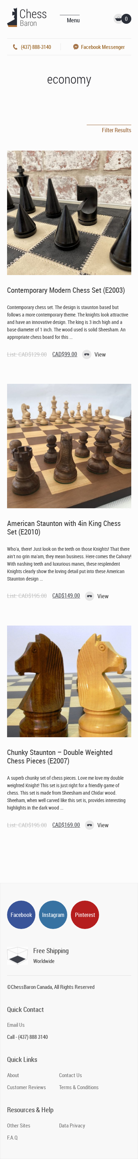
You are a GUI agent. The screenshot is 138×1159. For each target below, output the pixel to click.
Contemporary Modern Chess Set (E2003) (66, 290)
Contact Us (70, 1075)
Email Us (16, 1024)
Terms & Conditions (79, 1087)
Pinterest (85, 915)
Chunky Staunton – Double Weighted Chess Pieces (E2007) (60, 756)
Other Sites (18, 1125)
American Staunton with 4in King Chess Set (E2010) (64, 527)
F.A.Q (12, 1137)
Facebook (21, 915)
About (13, 1075)
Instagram (53, 915)
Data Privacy (72, 1125)
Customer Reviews (26, 1087)
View (100, 354)
